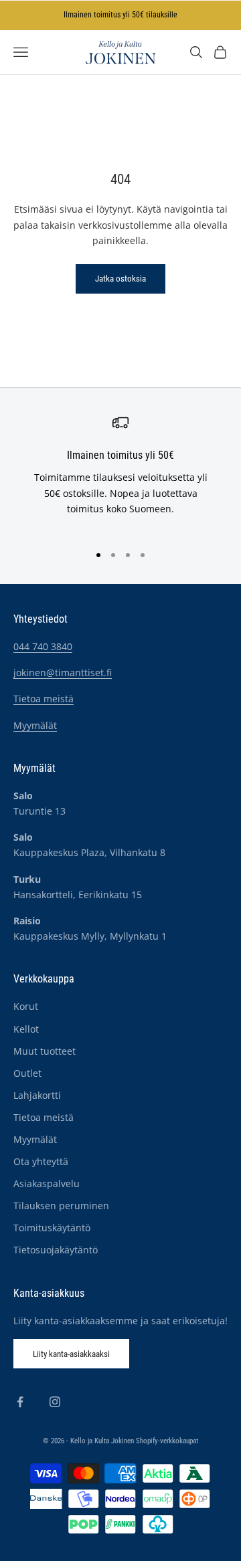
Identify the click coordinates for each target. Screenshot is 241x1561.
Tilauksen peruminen (61, 1205)
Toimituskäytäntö (51, 1227)
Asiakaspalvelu (46, 1183)
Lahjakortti (37, 1095)
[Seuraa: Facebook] (20, 1402)
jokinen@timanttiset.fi (62, 672)
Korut (25, 1006)
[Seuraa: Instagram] (55, 1402)
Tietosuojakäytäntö (55, 1249)
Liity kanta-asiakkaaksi (71, 1354)
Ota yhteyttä (40, 1161)
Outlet (27, 1073)
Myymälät (35, 725)
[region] (120, 473)
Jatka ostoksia (120, 279)
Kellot (26, 1029)
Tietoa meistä (43, 698)
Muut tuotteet (44, 1051)
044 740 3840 (42, 646)
